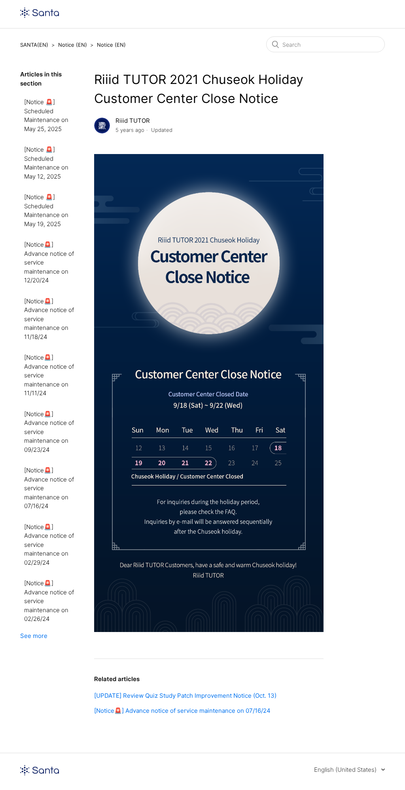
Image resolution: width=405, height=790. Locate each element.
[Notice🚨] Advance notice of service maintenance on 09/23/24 (49, 431)
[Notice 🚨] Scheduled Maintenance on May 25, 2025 (46, 115)
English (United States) (346, 769)
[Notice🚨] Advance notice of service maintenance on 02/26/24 (49, 600)
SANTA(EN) (34, 45)
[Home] (39, 15)
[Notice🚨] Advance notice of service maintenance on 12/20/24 (49, 262)
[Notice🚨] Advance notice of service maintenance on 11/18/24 (49, 319)
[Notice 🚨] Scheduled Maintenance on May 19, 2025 (46, 210)
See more (33, 636)
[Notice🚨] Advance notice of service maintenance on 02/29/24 (49, 544)
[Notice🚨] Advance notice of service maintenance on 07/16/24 (49, 488)
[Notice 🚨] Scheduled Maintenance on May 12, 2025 (46, 163)
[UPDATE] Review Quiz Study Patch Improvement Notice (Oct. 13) (185, 695)
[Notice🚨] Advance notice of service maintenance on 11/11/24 (49, 375)
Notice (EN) (72, 45)
